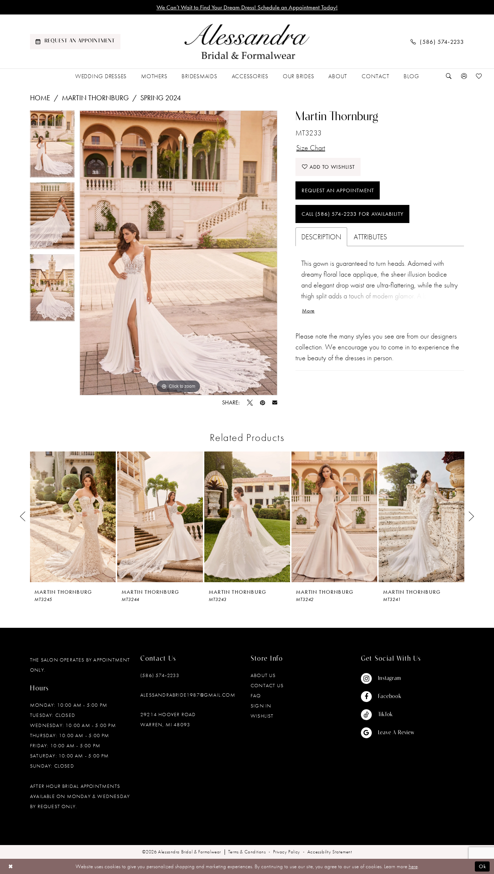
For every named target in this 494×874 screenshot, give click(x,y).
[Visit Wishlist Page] (479, 76)
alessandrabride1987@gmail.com (187, 695)
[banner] (247, 41)
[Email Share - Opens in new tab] (274, 402)
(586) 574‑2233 (159, 675)
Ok (482, 866)
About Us (263, 675)
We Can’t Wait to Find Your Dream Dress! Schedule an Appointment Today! (247, 7)
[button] (464, 76)
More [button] (308, 310)
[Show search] (448, 76)
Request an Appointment (338, 190)
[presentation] (73, 516)
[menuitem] (75, 41)
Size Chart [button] (310, 147)
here (413, 866)
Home (40, 97)
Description (321, 236)
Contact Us (267, 685)
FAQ (256, 695)
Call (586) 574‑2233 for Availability (353, 214)
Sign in (261, 705)
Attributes (370, 236)
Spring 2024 (160, 97)
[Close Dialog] (10, 866)
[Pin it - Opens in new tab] (262, 403)
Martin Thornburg (95, 97)
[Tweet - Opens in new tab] (250, 403)
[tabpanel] (52, 146)
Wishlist (262, 716)
